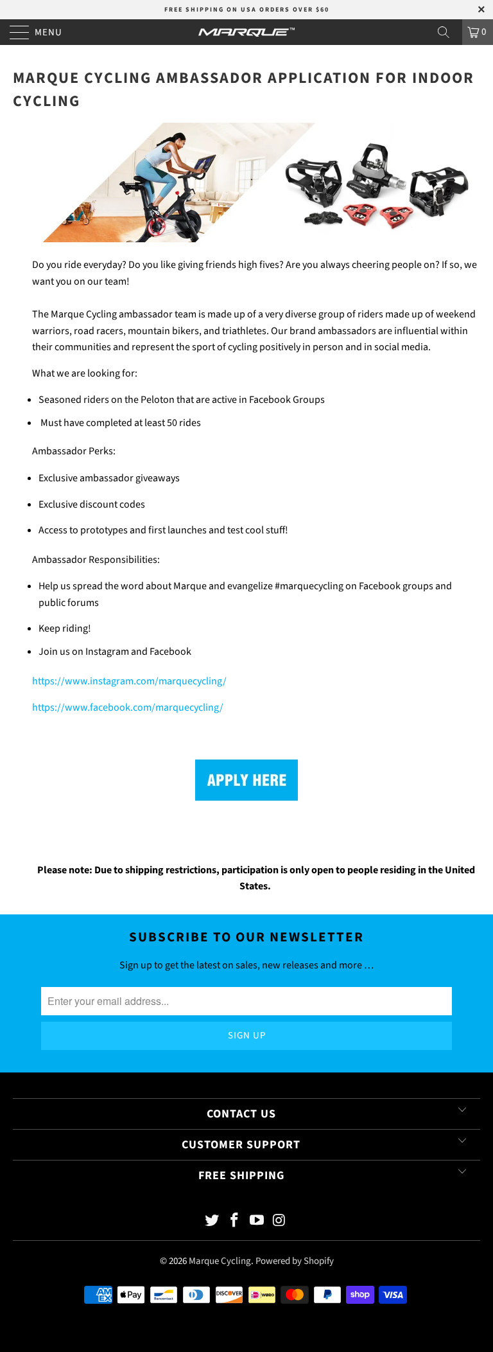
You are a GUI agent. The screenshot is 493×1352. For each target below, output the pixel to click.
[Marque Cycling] (246, 32)
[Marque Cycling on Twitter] (212, 1222)
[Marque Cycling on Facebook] (235, 1222)
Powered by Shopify (294, 1261)
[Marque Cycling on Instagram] (279, 1222)
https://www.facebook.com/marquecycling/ (127, 707)
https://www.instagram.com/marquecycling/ (129, 681)
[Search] (448, 32)
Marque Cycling (220, 1261)
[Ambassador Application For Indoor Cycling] (246, 828)
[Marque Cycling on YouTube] (257, 1222)
